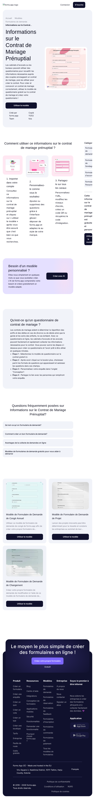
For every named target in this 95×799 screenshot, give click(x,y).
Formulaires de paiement (48, 740)
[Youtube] (87, 690)
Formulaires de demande (48, 689)
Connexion (65, 5)
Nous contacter (61, 695)
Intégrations (32, 696)
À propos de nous (61, 687)
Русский (76, 758)
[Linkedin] (72, 690)
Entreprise (17, 738)
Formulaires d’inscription (48, 720)
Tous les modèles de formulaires (48, 751)
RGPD (70, 786)
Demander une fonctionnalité (33, 728)
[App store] (79, 726)
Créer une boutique (17, 727)
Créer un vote (17, 711)
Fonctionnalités (33, 721)
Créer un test (17, 719)
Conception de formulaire (33, 702)
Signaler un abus (61, 703)
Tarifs (15, 733)
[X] (82, 690)
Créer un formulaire (17, 687)
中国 (74, 763)
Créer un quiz (17, 703)
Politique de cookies (60, 791)
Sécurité (30, 716)
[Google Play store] (79, 735)
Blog (28, 686)
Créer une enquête (17, 695)
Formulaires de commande (48, 730)
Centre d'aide (32, 691)
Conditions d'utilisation (54, 786)
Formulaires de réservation (48, 700)
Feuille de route (17, 744)
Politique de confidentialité (58, 781)
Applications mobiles (32, 710)
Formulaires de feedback (48, 711)
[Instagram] (77, 690)
